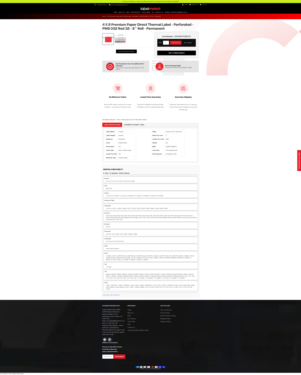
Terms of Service (166, 310)
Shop (129, 316)
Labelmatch (148, 369)
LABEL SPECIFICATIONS (112, 125)
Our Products (131, 319)
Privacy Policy (165, 313)
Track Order (131, 321)
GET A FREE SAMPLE (177, 53)
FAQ (128, 324)
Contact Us (131, 327)
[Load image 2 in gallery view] (120, 39)
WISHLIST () (194, 4)
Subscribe (119, 356)
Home (104, 16)
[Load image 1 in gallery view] (108, 39)
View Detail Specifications (126, 51)
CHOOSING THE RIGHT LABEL (134, 125)
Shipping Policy (165, 319)
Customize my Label (299, 160)
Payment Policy (165, 321)
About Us (130, 313)
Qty (160, 42)
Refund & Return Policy (168, 316)
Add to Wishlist (188, 42)
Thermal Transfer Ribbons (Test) (138, 330)
